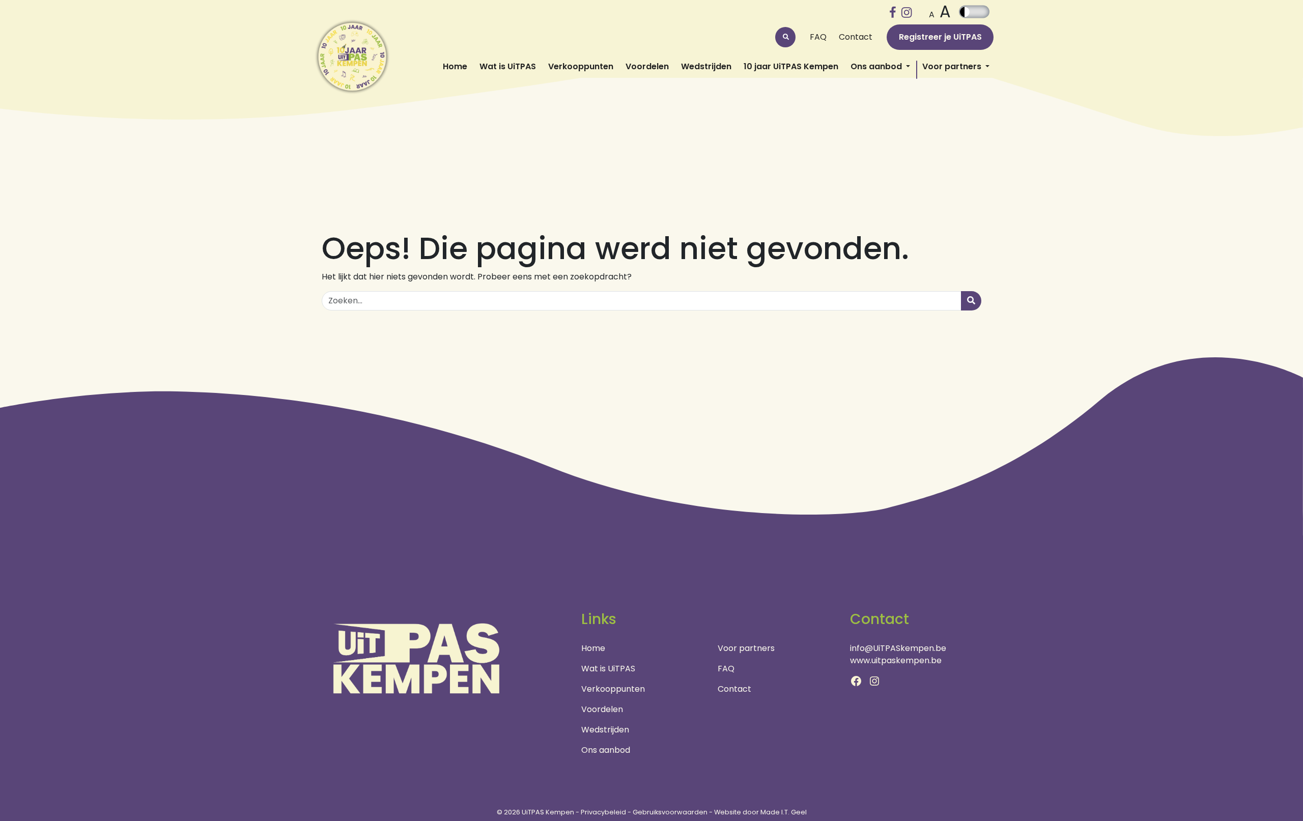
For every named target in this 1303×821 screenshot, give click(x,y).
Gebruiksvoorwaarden (670, 812)
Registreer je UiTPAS (940, 37)
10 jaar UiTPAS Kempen (791, 66)
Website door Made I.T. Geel (760, 812)
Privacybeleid (603, 812)
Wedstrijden (706, 66)
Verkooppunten (580, 66)
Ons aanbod (877, 66)
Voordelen (647, 66)
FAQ (818, 37)
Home (455, 66)
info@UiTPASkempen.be (898, 648)
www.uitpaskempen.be (896, 660)
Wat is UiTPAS (507, 66)
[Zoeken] (971, 300)
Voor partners (952, 66)
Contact (855, 37)
